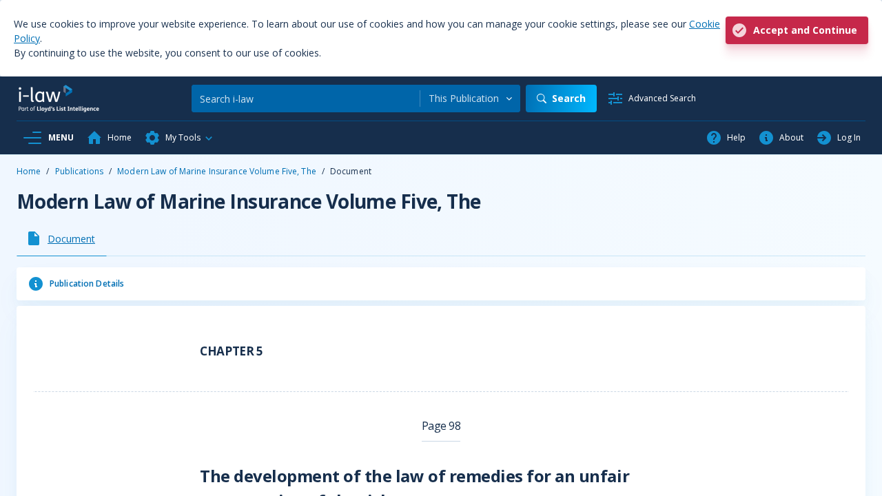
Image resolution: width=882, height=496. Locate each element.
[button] (179, 138)
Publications (79, 171)
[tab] (62, 238)
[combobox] (470, 98)
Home (29, 171)
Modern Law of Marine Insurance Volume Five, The (216, 171)
